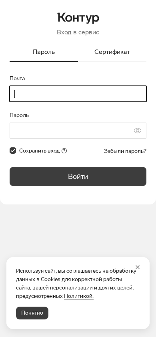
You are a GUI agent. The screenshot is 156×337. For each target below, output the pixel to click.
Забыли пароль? (125, 151)
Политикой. (79, 296)
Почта (17, 78)
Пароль (19, 115)
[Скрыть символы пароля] (138, 130)
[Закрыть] (137, 267)
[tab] (44, 52)
